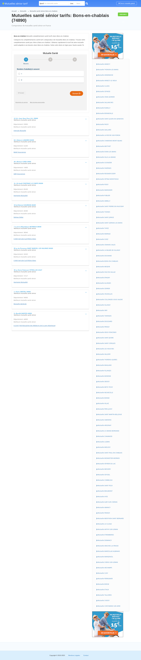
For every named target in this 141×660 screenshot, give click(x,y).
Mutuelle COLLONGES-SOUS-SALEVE (110, 299)
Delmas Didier (18, 217)
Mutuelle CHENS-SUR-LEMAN (108, 562)
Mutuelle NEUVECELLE (105, 392)
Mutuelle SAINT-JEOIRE (106, 338)
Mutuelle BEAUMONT (105, 491)
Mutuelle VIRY (102, 310)
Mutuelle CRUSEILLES (105, 294)
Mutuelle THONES (104, 212)
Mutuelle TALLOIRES (105, 595)
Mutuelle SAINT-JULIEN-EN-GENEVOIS (111, 119)
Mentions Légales (74, 655)
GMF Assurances (19, 174)
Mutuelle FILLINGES (104, 371)
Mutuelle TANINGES (104, 316)
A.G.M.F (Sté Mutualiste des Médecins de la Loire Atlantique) (34, 326)
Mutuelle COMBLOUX (105, 480)
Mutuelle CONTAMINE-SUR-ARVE (109, 606)
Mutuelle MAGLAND (104, 365)
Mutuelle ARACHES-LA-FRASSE (108, 546)
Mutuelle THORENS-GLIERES (107, 360)
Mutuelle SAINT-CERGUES (106, 343)
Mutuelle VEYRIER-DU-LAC (107, 464)
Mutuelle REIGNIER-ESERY (107, 174)
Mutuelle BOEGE (103, 584)
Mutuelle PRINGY (104, 327)
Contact (85, 655)
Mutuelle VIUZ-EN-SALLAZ (106, 272)
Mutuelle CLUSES (104, 86)
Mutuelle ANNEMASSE (105, 75)
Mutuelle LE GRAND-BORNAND (108, 431)
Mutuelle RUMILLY (104, 108)
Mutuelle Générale (20, 304)
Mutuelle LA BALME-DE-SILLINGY (109, 250)
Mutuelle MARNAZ (104, 234)
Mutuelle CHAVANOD (105, 436)
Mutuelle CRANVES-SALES (106, 245)
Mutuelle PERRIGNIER (105, 579)
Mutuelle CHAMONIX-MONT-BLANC (110, 141)
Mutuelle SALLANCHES (105, 102)
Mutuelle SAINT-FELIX (105, 485)
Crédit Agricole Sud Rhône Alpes (25, 239)
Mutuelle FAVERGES (104, 168)
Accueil (14, 11)
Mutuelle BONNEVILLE (105, 113)
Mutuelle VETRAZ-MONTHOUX (108, 179)
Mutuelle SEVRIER (104, 288)
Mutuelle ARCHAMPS (105, 568)
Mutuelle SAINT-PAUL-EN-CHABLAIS (110, 453)
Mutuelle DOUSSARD (105, 321)
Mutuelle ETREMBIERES (106, 535)
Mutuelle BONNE (104, 398)
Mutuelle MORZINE (104, 376)
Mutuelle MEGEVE (104, 267)
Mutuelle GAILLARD (104, 130)
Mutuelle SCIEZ (103, 239)
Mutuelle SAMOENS (104, 420)
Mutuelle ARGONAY (104, 425)
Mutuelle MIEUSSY (104, 447)
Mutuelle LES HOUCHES (106, 349)
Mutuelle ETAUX (103, 590)
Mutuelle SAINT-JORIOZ (106, 217)
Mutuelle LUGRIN (104, 442)
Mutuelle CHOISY (104, 600)
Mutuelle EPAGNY (104, 278)
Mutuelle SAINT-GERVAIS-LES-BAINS (110, 223)
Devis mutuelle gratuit (127, 3)
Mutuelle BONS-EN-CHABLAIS (108, 261)
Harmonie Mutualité (21, 196)
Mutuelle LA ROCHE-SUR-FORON (109, 135)
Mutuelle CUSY (103, 573)
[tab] (50, 119)
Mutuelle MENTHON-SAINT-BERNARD (111, 518)
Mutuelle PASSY (103, 124)
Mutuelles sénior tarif (15, 3)
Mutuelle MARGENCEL (105, 557)
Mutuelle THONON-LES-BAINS (108, 70)
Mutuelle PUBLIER (104, 195)
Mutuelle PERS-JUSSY (105, 409)
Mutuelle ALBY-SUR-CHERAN (107, 502)
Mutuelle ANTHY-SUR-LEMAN (108, 529)
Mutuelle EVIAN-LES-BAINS (107, 152)
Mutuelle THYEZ (103, 228)
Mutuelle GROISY (104, 381)
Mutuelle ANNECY (104, 64)
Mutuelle (23, 11)
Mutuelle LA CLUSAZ (105, 524)
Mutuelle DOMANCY (105, 540)
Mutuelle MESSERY (104, 469)
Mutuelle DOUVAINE (105, 256)
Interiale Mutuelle (20, 131)
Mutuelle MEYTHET (104, 146)
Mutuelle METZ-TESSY (105, 387)
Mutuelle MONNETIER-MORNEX (109, 458)
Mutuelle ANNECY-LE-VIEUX (107, 81)
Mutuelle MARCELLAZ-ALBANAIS (109, 551)
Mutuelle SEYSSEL (104, 475)
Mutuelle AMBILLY (104, 201)
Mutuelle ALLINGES (104, 283)
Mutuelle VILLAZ (103, 403)
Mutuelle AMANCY (104, 507)
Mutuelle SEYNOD (104, 91)
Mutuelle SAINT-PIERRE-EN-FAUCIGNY (111, 206)
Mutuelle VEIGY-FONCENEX (107, 332)
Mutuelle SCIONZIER (105, 163)
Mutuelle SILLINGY (104, 305)
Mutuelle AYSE (103, 496)
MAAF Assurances (20, 152)
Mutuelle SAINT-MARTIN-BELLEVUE (110, 414)
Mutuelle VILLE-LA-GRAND (107, 157)
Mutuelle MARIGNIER (105, 190)
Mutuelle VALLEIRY (104, 354)
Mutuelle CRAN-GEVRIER (106, 97)
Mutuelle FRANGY (104, 513)
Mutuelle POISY (103, 184)
